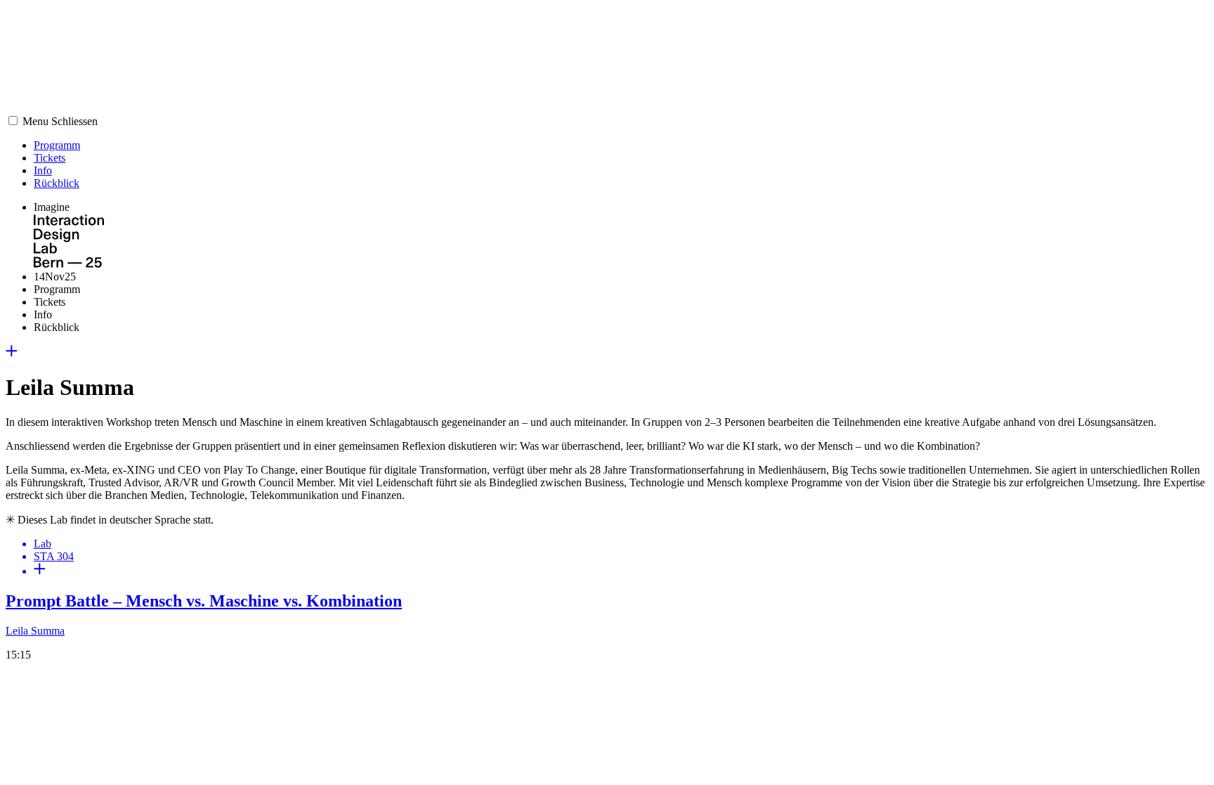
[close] (12, 353)
